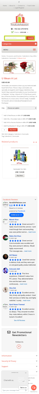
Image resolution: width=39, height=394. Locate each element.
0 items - (20, 32)
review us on (15, 215)
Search (30, 38)
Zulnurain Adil (14, 269)
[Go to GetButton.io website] (33, 391)
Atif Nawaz (13, 255)
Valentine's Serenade (9, 58)
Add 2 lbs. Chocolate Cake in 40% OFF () (20, 119)
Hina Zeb (12, 288)
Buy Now (13, 130)
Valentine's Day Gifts (29, 56)
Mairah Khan (14, 219)
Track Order (31, 6)
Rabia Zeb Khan (15, 236)
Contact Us (21, 6)
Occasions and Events (14, 56)
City (3, 108)
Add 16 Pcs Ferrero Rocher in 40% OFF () (20, 122)
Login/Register (19, 8)
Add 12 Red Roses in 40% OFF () (17, 115)
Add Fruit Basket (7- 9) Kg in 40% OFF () (19, 126)
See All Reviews (19, 320)
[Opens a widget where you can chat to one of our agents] (15, 381)
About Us (12, 6)
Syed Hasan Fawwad (17, 304)
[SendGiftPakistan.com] (19, 19)
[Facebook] (19, 346)
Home (5, 6)
